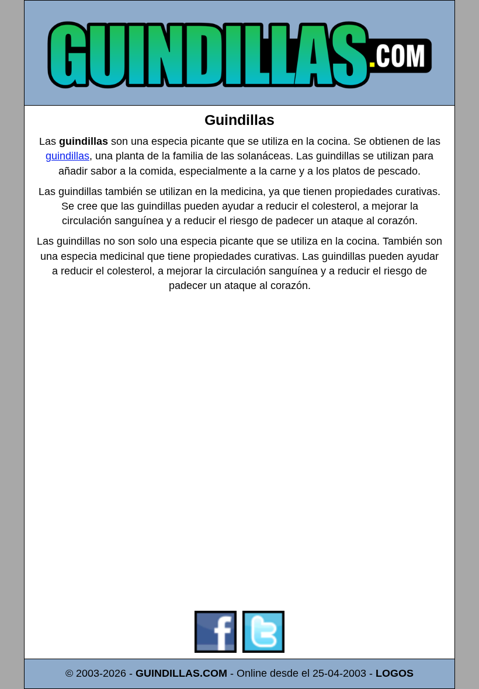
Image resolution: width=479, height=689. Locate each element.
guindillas (67, 156)
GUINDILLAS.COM (181, 673)
